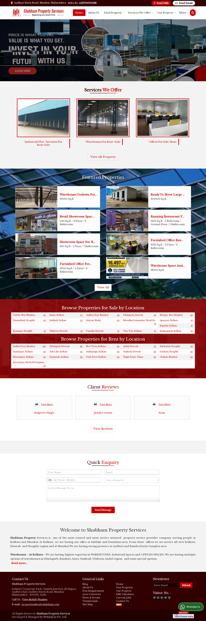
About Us (93, 12)
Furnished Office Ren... (167, 240)
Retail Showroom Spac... (77, 216)
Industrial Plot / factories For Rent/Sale (43, 143)
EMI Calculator (125, 594)
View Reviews (103, 428)
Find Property (113, 12)
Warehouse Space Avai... (168, 265)
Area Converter (91, 594)
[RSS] (119, 604)
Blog (85, 584)
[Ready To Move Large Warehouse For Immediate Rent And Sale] (127, 196)
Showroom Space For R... (77, 242)
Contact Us (122, 601)
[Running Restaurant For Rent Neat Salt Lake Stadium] (127, 220)
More (182, 12)
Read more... (19, 563)
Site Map (87, 604)
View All (103, 287)
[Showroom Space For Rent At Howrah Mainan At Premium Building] (36, 244)
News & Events (91, 597)
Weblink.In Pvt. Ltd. (55, 617)
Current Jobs (123, 597)
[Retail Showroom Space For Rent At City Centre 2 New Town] (36, 220)
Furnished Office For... (75, 264)
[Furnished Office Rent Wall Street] (127, 244)
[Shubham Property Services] (37, 13)
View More (47, 404)
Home (79, 12)
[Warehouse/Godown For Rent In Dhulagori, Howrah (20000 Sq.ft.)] (36, 196)
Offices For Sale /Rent (163, 141)
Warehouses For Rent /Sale (103, 141)
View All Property (103, 157)
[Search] (193, 12)
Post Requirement (93, 590)
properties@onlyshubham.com (40, 604)
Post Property (124, 587)
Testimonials (90, 601)
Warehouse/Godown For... (78, 194)
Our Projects (165, 12)
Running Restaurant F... (167, 216)
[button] (35, 599)
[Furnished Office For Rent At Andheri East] (36, 267)
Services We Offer (139, 12)
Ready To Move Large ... (167, 194)
